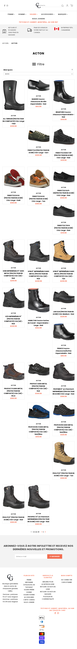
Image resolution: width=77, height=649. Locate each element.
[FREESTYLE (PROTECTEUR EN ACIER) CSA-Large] (40, 134)
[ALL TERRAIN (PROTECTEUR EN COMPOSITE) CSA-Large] (15, 95)
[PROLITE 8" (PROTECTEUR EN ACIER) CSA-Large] (15, 497)
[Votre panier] (71, 5)
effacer (72, 70)
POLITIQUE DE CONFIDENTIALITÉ (48, 597)
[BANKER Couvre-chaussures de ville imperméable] (40, 85)
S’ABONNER (55, 556)
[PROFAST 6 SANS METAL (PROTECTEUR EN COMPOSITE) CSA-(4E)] (15, 371)
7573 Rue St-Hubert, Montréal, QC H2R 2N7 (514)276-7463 (57, 609)
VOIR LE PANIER (66, 582)
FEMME (29, 580)
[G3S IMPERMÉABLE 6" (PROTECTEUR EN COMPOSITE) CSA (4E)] (15, 298)
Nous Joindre (38, 19)
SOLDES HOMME (29, 595)
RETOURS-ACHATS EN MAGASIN (48, 593)
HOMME (29, 592)
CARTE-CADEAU (29, 600)
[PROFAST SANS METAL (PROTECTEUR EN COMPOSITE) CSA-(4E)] (40, 369)
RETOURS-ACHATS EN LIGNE (48, 588)
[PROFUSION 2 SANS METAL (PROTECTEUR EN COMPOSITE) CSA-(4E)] (40, 411)
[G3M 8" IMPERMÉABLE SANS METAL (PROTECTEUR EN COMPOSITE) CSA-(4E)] (40, 251)
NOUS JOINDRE (29, 602)
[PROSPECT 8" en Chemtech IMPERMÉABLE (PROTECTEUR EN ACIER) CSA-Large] (40, 496)
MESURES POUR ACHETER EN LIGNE (48, 583)
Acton (14, 43)
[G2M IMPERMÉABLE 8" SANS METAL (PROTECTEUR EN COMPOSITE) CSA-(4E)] (15, 251)
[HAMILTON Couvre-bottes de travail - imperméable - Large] (40, 300)
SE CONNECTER (66, 580)
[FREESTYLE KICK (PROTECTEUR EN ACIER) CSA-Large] (15, 177)
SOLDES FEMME (29, 590)
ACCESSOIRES (29, 597)
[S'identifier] (67, 5)
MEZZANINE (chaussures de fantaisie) (29, 584)
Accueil (5, 43)
